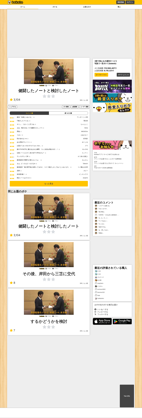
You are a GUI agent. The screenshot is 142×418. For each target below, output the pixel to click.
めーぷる (85, 142)
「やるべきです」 (102, 209)
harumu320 (101, 292)
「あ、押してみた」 (103, 230)
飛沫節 (86, 121)
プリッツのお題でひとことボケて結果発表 (107, 158)
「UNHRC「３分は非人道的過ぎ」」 (108, 215)
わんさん (85, 160)
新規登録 (121, 2)
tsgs (98, 295)
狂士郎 (99, 280)
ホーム (22, 7)
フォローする (102, 312)
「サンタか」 (101, 224)
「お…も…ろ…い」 (103, 218)
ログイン (130, 2)
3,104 (17, 99)
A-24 (99, 271)
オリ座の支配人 (83, 156)
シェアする (12, 106)
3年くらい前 (84, 100)
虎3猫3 (85, 138)
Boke (86, 128)
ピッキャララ (83, 174)
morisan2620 (101, 289)
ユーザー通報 (84, 106)
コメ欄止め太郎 (83, 167)
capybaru (100, 283)
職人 (119, 7)
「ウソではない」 (102, 221)
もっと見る (48, 184)
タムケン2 (100, 277)
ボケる (55, 7)
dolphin (85, 178)
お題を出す (87, 7)
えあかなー (84, 135)
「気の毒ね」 (101, 212)
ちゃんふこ (84, 124)
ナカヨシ (100, 286)
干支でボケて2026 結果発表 (103, 167)
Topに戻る (127, 396)
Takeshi (85, 163)
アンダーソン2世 (82, 117)
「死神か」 (100, 233)
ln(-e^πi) (85, 149)
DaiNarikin (100, 298)
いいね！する (102, 309)
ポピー (86, 171)
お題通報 (74, 106)
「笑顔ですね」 (102, 227)
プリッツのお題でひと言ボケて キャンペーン (108, 162)
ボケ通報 (66, 106)
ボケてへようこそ (123, 75)
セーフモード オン (101, 75)
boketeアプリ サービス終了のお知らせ (106, 153)
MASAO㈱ (84, 131)
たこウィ (85, 153)
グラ (86, 146)
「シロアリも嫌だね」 (104, 206)
